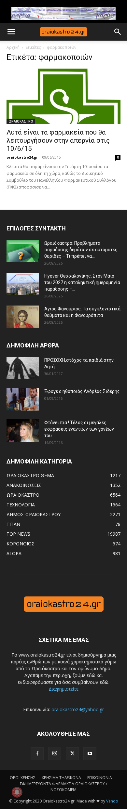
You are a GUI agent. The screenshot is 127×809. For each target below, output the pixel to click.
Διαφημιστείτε (63, 689)
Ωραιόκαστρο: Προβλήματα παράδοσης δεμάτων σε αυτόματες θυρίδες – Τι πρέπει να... (81, 250)
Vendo (112, 801)
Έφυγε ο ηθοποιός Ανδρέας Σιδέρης (82, 391)
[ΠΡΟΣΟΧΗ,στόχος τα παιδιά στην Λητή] (23, 368)
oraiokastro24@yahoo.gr (77, 709)
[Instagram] (54, 753)
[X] (72, 753)
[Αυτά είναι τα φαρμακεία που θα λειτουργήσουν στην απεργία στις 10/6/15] (63, 96)
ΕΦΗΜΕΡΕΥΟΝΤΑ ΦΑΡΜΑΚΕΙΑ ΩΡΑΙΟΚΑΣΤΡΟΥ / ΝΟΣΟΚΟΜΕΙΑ (63, 786)
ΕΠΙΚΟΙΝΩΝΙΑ (99, 777)
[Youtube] (89, 753)
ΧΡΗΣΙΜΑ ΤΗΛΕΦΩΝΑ (61, 777)
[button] (11, 32)
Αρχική (13, 47)
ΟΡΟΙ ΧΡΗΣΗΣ (22, 777)
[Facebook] (37, 753)
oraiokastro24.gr (22, 157)
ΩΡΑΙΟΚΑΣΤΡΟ (20, 121)
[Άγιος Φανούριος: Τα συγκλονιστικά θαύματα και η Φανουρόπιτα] (23, 317)
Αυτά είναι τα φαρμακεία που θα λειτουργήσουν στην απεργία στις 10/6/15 (58, 140)
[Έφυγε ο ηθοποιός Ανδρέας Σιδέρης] (23, 399)
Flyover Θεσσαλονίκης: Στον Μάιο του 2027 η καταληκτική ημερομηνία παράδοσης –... (82, 282)
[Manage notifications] (17, 792)
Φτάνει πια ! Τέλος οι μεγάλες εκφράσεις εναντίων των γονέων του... (79, 429)
